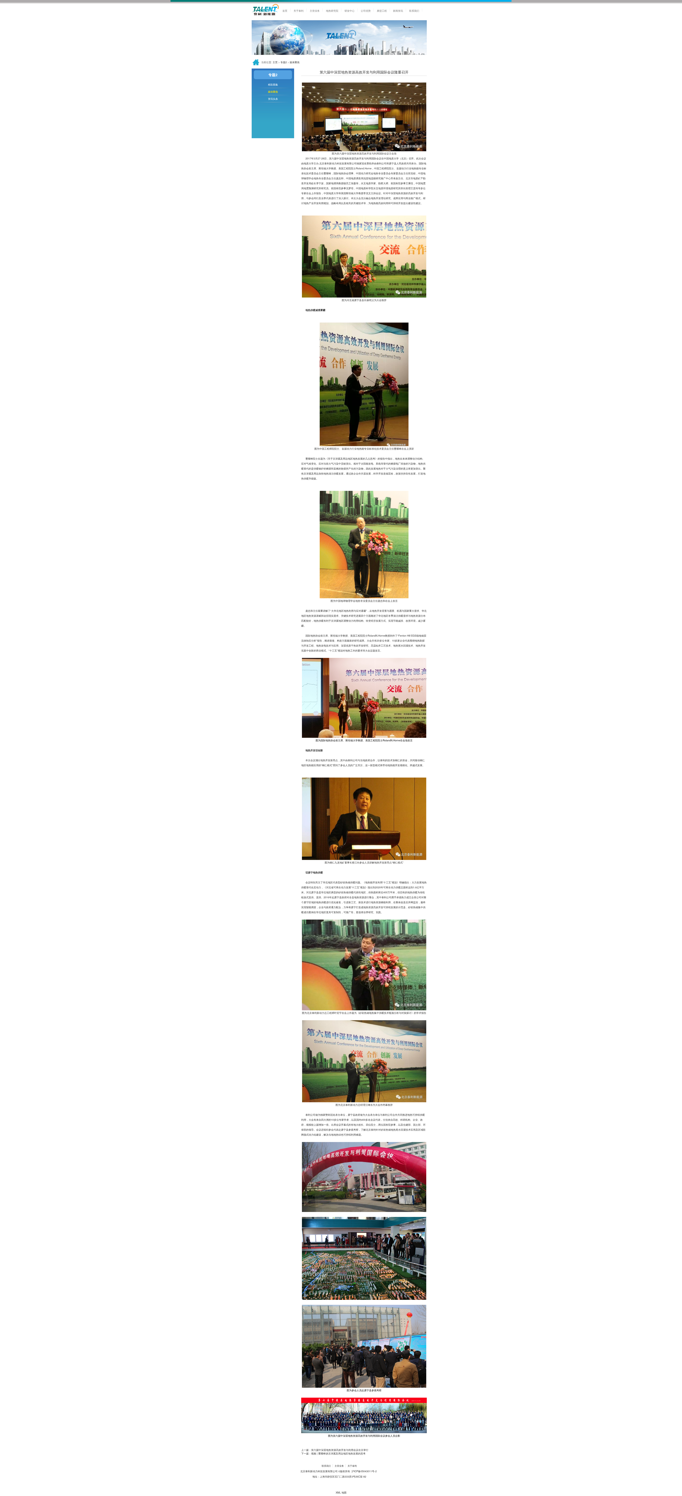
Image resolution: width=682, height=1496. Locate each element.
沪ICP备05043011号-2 (364, 1471)
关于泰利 (352, 1465)
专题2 (283, 62)
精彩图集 (273, 84)
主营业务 (339, 1465)
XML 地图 (341, 1492)
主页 (275, 62)
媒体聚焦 (295, 62)
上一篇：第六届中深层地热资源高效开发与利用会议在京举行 (334, 1450)
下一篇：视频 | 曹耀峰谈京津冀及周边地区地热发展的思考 (333, 1453)
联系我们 (326, 1465)
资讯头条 (273, 98)
